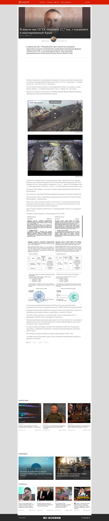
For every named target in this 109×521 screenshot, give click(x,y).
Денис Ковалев (46, 40)
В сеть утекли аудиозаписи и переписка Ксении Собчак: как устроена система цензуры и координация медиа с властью (26, 505)
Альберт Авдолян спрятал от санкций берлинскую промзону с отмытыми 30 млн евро (45, 505)
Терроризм (21, 424)
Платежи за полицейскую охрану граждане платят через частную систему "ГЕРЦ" (36, 474)
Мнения (50, 2)
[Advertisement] (54, 68)
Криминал (23, 35)
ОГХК (34, 342)
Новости (43, 2)
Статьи (57, 2)
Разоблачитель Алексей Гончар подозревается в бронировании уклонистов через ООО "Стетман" (54, 427)
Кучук (46, 342)
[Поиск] (82, 518)
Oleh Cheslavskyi (63, 430)
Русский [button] (87, 2)
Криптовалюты (77, 501)
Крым (40, 342)
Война (57, 501)
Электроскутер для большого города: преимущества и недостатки (72, 475)
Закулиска (21, 501)
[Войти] (89, 518)
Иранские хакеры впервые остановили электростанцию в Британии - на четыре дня (29, 426)
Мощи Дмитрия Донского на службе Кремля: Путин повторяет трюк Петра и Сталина (79, 426)
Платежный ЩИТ (87, 510)
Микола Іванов (38, 430)
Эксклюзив (29, 35)
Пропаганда (71, 424)
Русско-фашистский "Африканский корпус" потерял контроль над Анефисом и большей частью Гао (63, 505)
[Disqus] (54, 382)
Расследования (66, 2)
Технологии (60, 477)
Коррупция (46, 424)
